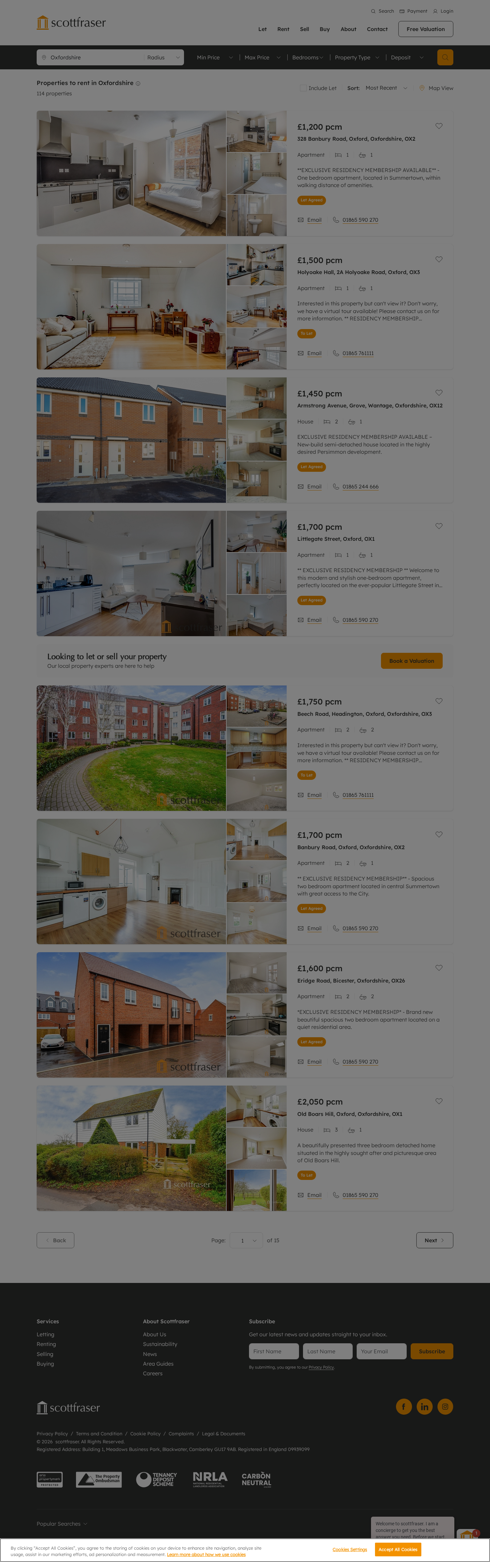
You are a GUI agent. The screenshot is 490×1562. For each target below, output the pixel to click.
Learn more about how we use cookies (206, 1554)
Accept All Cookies (398, 1549)
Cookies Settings (350, 1549)
